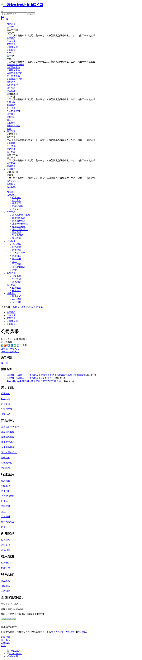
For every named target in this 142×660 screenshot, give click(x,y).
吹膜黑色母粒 (19, 221)
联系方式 (16, 296)
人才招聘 (16, 302)
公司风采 (16, 209)
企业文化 (16, 200)
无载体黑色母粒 (20, 229)
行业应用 (11, 241)
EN (2, 16)
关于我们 (11, 194)
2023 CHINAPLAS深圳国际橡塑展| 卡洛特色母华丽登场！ (35, 381)
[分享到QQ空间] (2, 345)
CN (6, 19)
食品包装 (16, 244)
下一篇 (10, 351)
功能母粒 (16, 238)
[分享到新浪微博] (5, 345)
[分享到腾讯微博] (8, 345)
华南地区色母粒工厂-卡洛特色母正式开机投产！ (30, 378)
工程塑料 (16, 264)
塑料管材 (16, 258)
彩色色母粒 (17, 235)
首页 (15, 307)
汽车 (14, 270)
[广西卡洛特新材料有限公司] (22, 5)
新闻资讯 (11, 273)
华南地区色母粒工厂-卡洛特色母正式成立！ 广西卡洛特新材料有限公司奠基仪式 (46, 375)
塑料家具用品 (19, 267)
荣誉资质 (16, 203)
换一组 (4, 363)
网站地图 (81, 632)
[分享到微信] (15, 345)
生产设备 (16, 287)
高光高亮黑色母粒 (21, 215)
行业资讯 (16, 279)
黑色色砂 (16, 232)
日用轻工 (16, 256)
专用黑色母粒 (19, 226)
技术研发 (11, 285)
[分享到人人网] (12, 345)
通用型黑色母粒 (20, 224)
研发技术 (16, 290)
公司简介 (16, 197)
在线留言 (16, 299)
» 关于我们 (24, 307)
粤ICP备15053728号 (64, 632)
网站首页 (11, 192)
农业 (14, 261)
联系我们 (11, 293)
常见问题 (16, 282)
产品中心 (11, 212)
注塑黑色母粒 (19, 218)
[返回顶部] (12, 656)
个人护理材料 (19, 253)
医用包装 (16, 250)
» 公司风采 (37, 307)
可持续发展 (17, 206)
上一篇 (10, 349)
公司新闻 (16, 276)
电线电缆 (16, 247)
